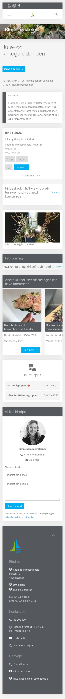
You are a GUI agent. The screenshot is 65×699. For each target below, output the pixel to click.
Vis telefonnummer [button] (34, 454)
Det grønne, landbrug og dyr (37, 80)
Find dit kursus (21, 664)
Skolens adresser (22, 589)
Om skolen (19, 584)
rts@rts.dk (19, 638)
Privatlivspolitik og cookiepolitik (30, 678)
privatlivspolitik (12, 517)
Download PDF (12, 68)
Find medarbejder (23, 645)
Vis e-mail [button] (34, 459)
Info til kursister (22, 671)
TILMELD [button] (21, 167)
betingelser (29, 517)
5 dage (10, 159)
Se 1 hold (29, 349)
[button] (19, 14)
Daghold (22, 159)
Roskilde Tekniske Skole (26, 569)
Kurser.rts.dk (9, 80)
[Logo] (32, 14)
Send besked (15, 506)
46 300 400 (19, 619)
